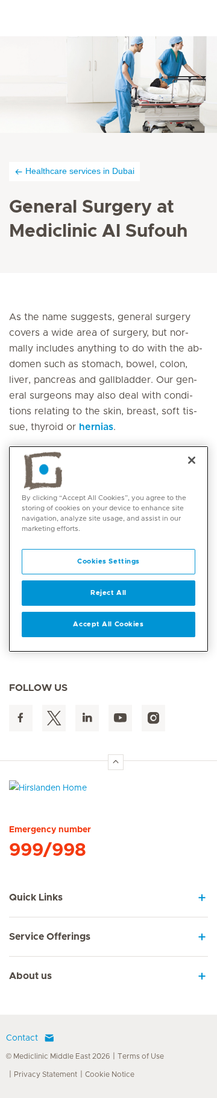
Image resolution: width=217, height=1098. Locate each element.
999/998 (47, 850)
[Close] (191, 460)
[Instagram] (153, 718)
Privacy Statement (45, 1074)
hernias (96, 427)
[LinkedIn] (87, 718)
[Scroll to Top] (115, 762)
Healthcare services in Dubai (79, 171)
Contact (22, 1038)
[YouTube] (120, 718)
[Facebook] (21, 718)
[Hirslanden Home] (108, 790)
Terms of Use (141, 1056)
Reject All (108, 592)
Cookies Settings (108, 561)
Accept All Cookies (108, 624)
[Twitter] (54, 718)
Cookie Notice (109, 1074)
